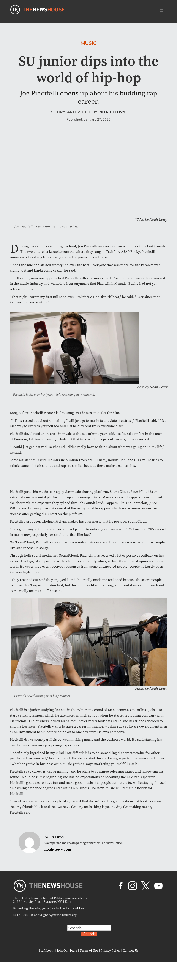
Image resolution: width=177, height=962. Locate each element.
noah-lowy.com (57, 849)
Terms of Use (75, 908)
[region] (56, 931)
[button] (161, 11)
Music (89, 43)
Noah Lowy (112, 112)
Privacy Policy (110, 950)
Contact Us (130, 950)
